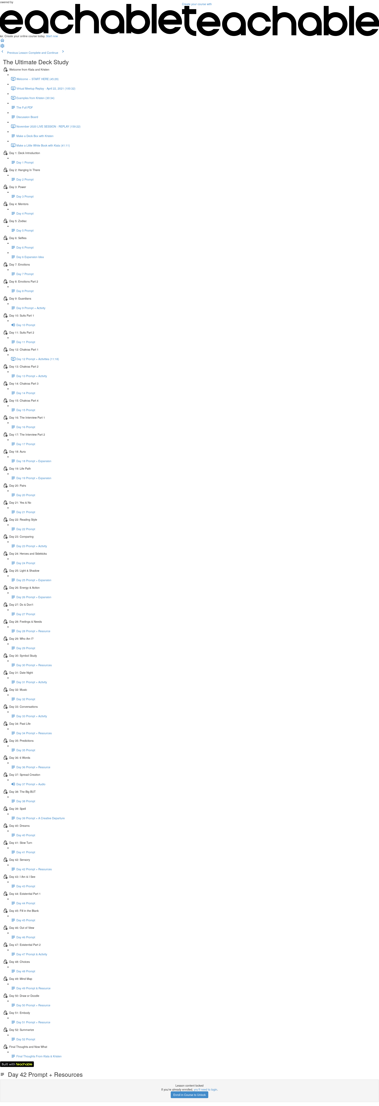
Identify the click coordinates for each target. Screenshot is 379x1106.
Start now (52, 36)
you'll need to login (205, 1089)
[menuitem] (2, 47)
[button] (2, 42)
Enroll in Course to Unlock (189, 1095)
